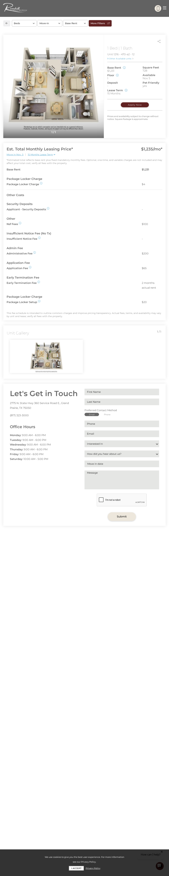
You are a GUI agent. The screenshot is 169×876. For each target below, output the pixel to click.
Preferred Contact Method (100, 410)
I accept (76, 868)
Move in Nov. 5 (15, 154)
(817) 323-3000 (19, 415)
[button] (41, 183)
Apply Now (135, 104)
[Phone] (158, 8)
